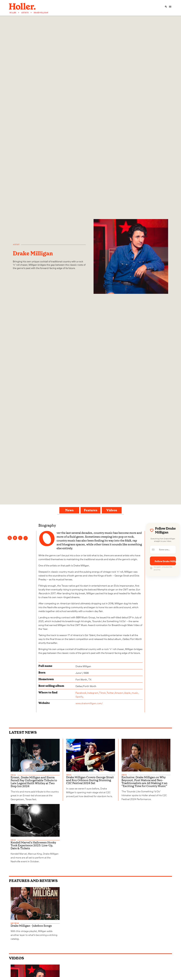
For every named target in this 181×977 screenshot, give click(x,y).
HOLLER (13, 12)
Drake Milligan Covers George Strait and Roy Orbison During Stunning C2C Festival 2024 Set (90, 780)
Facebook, (81, 692)
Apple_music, (131, 692)
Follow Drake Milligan (165, 561)
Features (90, 510)
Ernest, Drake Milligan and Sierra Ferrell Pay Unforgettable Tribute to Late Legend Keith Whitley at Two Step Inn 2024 (34, 782)
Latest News (23, 732)
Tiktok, (103, 692)
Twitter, (110, 692)
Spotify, (80, 696)
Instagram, (93, 692)
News (69, 510)
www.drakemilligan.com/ (89, 703)
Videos (111, 510)
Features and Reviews (33, 880)
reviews (15, 923)
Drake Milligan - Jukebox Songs (31, 925)
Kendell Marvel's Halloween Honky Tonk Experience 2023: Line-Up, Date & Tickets (33, 845)
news (13, 775)
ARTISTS (25, 12)
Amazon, (119, 692)
